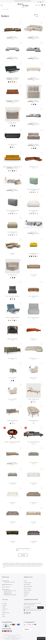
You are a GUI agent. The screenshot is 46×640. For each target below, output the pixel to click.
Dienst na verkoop (27, 588)
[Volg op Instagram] (27, 613)
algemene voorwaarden (37, 610)
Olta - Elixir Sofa (33, 232)
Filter (37, 14)
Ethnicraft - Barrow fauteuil (33, 420)
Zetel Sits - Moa (33, 77)
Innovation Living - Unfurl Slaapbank (12, 77)
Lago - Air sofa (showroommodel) (33, 441)
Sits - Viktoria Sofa (33, 483)
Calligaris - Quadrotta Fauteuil (12, 338)
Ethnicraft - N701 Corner (12, 274)
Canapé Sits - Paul (33, 338)
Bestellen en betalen (27, 590)
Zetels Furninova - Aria (34, 358)
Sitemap (25, 595)
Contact (25, 580)
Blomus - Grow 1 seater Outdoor (33, 317)
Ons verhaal (4, 603)
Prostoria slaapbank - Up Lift (33, 253)
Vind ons (3, 610)
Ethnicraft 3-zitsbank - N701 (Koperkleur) (12, 100)
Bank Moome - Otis (33, 122)
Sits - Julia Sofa (12, 541)
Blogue (3, 614)
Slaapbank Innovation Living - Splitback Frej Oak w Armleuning (14, 166)
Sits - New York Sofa (33, 502)
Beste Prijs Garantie (5, 612)
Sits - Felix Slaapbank (12, 483)
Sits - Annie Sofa (34, 274)
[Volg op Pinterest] (30, 613)
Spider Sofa (12, 253)
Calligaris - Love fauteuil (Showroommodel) (12, 441)
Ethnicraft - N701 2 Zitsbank (33, 144)
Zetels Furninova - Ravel (12, 358)
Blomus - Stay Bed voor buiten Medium (12, 296)
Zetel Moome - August (12, 189)
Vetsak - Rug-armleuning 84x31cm (33, 189)
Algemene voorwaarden (28, 586)
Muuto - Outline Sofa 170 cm (33, 296)
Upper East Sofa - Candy (33, 36)
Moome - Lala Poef (33, 377)
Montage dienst (26, 592)
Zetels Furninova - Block (33, 166)
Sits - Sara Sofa (12, 502)
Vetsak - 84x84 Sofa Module (12, 232)
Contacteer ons (5, 608)
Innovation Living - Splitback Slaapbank (12, 317)
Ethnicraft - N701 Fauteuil (33, 100)
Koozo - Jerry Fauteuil (12, 377)
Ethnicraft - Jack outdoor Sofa (12, 420)
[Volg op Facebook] (25, 613)
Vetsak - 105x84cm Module (33, 210)
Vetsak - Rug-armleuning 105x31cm (12, 210)
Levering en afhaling (27, 582)
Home (3, 9)
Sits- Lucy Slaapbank (12, 462)
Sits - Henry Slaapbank (34, 462)
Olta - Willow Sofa (33, 57)
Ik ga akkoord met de (33, 610)
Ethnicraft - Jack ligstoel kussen (33, 399)
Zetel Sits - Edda (12, 36)
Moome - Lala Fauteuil (12, 399)
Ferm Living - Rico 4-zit (12, 144)
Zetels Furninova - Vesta (12, 57)
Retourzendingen (27, 584)
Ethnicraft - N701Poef (12, 122)
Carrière (3, 616)
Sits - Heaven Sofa (33, 541)
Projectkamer (4, 605)
